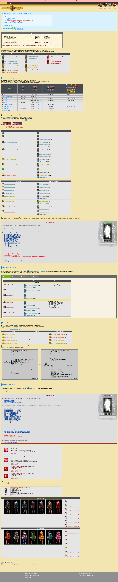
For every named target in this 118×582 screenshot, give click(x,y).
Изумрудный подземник (44, 170)
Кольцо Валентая (8, 284)
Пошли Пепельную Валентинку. (10, 249)
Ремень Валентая (9, 312)
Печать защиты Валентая (9, 337)
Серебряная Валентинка (32, 58)
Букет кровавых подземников (10, 61)
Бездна (4, 94)
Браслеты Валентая (10, 290)
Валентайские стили (8, 25)
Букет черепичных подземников (10, 137)
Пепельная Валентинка (31, 65)
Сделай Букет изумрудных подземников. (12, 242)
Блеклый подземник (43, 134)
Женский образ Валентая (72, 533)
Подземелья (11, 3)
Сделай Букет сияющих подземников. (12, 244)
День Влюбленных (7, 15)
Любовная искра (30, 120)
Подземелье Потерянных (8, 104)
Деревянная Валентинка (32, 56)
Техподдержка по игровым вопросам (31, 573)
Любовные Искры (9, 17)
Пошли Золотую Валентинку (10, 240)
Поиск (43, 3)
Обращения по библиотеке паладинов (31, 575)
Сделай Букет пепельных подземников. (12, 245)
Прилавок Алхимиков (20, 29)
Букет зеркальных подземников (10, 63)
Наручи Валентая (9, 307)
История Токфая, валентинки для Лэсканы (12, 24)
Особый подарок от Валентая (56, 56)
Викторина (35, 3)
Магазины (28, 3)
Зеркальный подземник (44, 156)
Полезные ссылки (27, 577)
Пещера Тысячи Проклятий (8, 106)
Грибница (5, 98)
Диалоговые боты (107, 243)
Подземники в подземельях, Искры (12, 16)
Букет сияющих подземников (10, 72)
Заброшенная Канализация (8, 96)
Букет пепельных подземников (10, 65)
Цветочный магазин (20, 28)
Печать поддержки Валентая (10, 343)
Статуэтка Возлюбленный (55, 61)
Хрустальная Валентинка (32, 63)
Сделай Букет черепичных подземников (12, 235)
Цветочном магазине (10, 118)
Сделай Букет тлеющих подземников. (12, 243)
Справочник (3, 3)
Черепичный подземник (44, 139)
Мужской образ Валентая (72, 502)
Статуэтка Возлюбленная (55, 63)
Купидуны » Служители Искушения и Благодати (13, 22)
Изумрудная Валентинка (32, 69)
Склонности (20, 3)
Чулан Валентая (9, 19)
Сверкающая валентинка (32, 72)
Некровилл (5, 102)
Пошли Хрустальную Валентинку (11, 241)
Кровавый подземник (43, 146)
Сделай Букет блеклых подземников (11, 234)
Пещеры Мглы (6, 108)
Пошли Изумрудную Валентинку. (11, 246)
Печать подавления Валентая (10, 340)
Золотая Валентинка (31, 60)
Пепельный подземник (43, 159)
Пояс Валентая (9, 295)
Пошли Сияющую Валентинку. (10, 248)
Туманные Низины (6, 110)
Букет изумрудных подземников (10, 70)
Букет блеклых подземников (10, 56)
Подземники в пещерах (10, 18)
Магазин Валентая (20, 27)
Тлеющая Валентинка (31, 67)
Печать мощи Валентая (9, 334)
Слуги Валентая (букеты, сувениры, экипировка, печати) (16, 20)
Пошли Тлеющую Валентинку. (10, 247)
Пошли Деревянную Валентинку (11, 238)
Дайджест (49, 3)
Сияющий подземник (43, 175)
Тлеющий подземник (43, 164)
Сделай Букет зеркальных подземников (12, 237)
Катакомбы (5, 100)
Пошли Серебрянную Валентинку (11, 239)
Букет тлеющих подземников (10, 164)
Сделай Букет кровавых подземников (12, 236)
